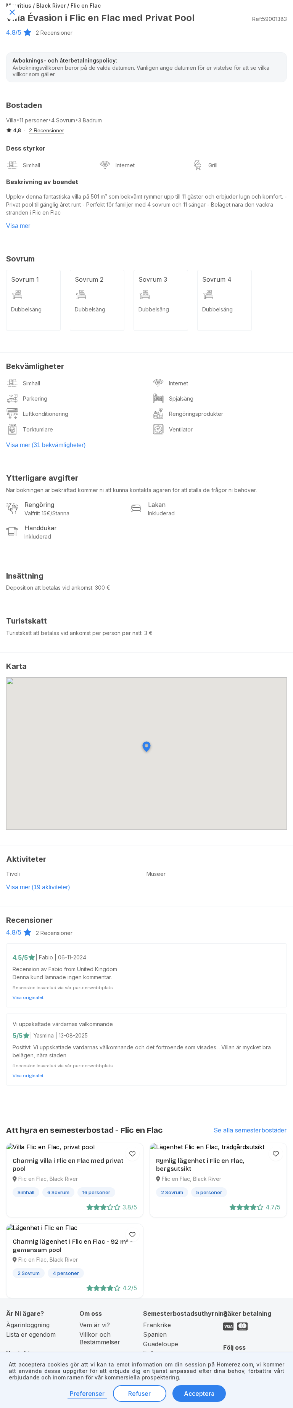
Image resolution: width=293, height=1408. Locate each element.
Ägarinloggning (28, 1325)
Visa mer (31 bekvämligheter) (45, 445)
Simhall (31, 165)
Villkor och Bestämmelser (99, 1338)
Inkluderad (161, 513)
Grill (212, 165)
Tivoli (13, 874)
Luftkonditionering (45, 414)
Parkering (35, 398)
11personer (33, 120)
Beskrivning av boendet (42, 182)
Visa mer (18, 226)
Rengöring (39, 504)
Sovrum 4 (217, 279)
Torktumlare (38, 429)
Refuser (139, 1393)
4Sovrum (63, 120)
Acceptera (199, 1393)
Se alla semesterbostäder (250, 1130)
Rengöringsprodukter (196, 414)
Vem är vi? (94, 1325)
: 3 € (147, 633)
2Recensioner (54, 32)
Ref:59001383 (269, 19)
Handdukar (40, 528)
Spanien (155, 1334)
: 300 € (101, 587)
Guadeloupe (160, 1344)
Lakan (157, 504)
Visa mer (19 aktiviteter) (38, 887)
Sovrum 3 (152, 279)
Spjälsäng (181, 398)
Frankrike (157, 1325)
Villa (11, 120)
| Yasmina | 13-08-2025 (59, 1035)
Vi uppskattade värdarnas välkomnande (63, 1024)
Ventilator (181, 429)
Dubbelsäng (26, 309)
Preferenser (87, 1393)
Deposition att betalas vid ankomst (49, 587)
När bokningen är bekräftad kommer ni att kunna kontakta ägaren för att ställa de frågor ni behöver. (131, 490)
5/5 (18, 1035)
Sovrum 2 (89, 279)
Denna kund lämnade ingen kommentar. (62, 977)
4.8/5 (13, 32)
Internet (125, 165)
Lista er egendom (31, 1334)
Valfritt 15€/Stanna (46, 513)
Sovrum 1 (25, 279)
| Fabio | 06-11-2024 (60, 957)
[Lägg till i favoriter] (132, 1154)
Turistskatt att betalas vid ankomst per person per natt (74, 633)
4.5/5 (20, 957)
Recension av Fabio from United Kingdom (65, 969)
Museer (156, 874)
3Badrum (90, 120)
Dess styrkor (25, 148)
